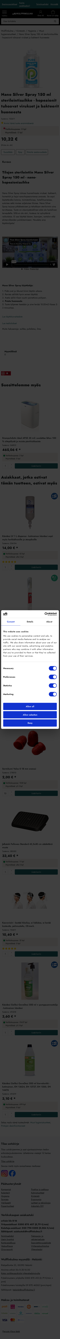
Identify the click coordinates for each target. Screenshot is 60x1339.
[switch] (53, 677)
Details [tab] (30, 621)
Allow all (30, 706)
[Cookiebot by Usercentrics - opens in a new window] (44, 614)
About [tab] (49, 621)
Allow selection (30, 714)
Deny (30, 723)
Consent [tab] (11, 621)
